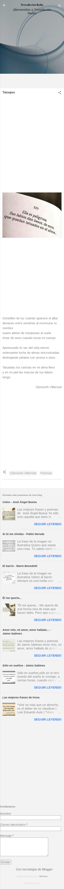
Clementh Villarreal (23, 473)
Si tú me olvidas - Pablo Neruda (23, 534)
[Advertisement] (32, 53)
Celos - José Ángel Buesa (19, 502)
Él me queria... (11, 597)
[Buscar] (60, 6)
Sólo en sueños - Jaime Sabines (23, 665)
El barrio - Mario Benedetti (19, 566)
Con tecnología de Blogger (34, 869)
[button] (60, 93)
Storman (43, 876)
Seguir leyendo (48, 524)
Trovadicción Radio (32, 5)
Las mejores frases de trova (20, 697)
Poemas (46, 473)
